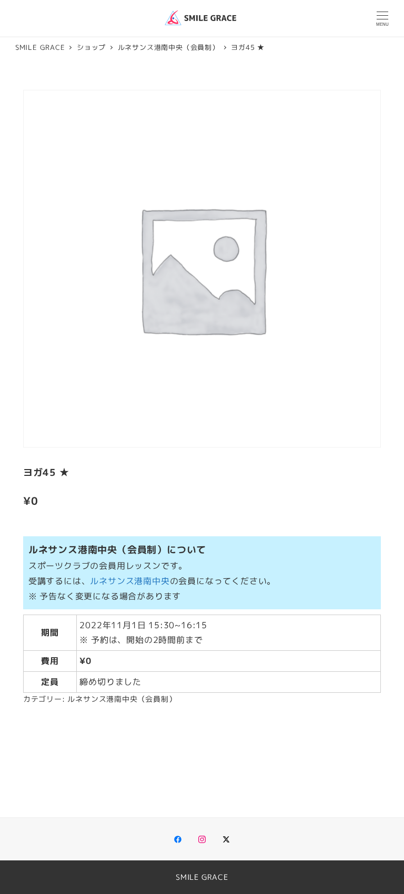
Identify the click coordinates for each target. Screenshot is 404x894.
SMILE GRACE (202, 877)
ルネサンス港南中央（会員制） (121, 699)
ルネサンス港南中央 (129, 581)
